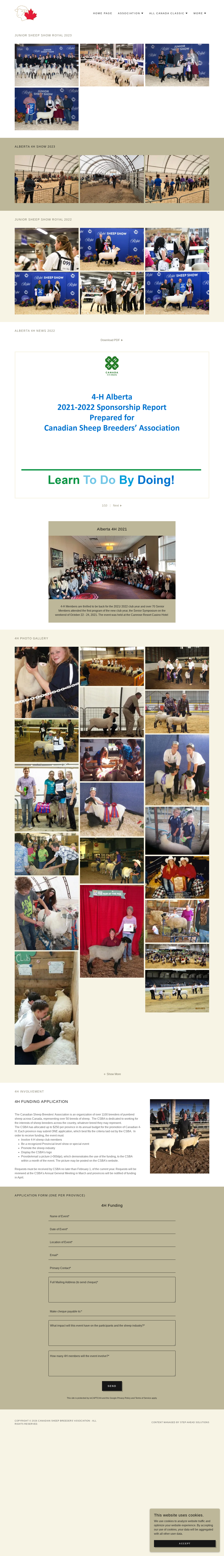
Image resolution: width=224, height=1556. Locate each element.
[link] (26, 13)
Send (112, 1386)
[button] (131, 13)
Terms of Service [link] (143, 1398)
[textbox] (111, 1216)
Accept (184, 1543)
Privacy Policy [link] (124, 1398)
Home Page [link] (102, 13)
